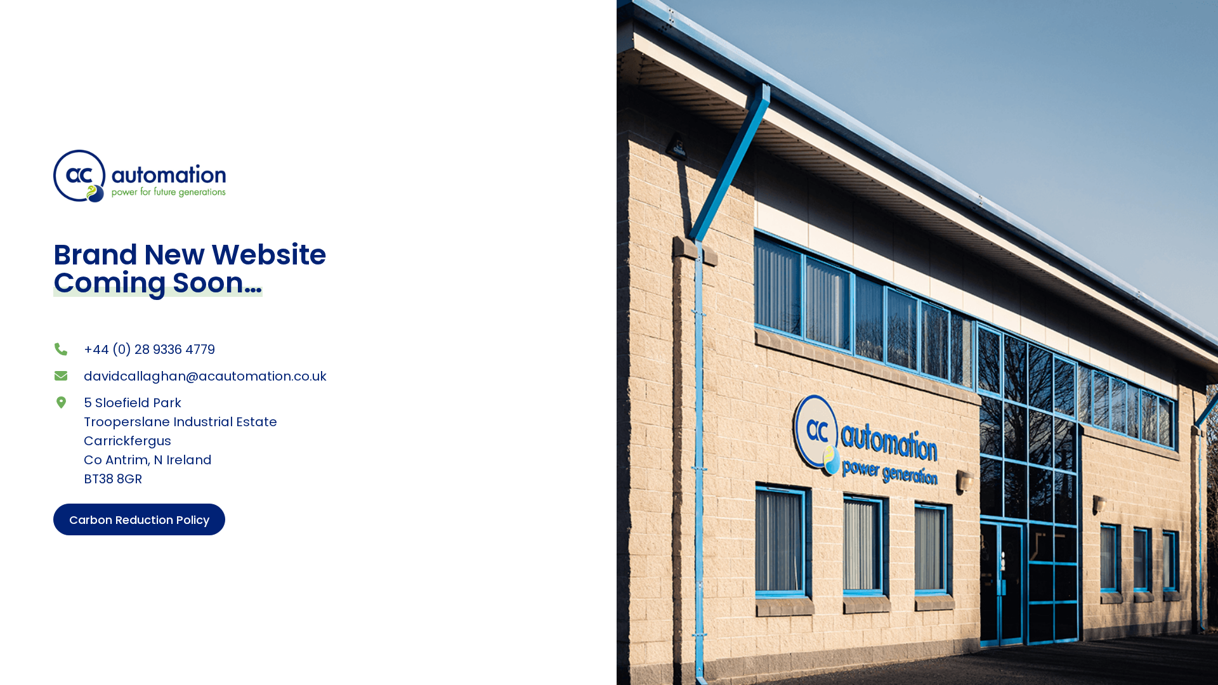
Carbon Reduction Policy (139, 520)
